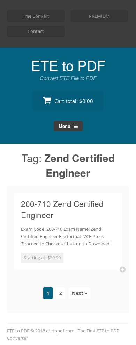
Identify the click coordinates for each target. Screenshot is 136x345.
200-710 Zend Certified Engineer (62, 209)
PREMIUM (99, 16)
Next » (79, 293)
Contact (36, 31)
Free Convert (35, 16)
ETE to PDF (68, 65)
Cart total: (73, 101)
